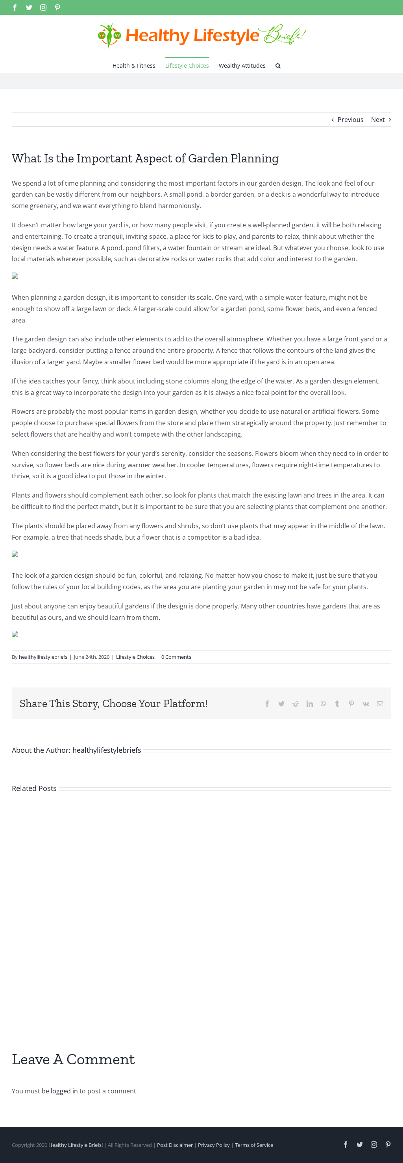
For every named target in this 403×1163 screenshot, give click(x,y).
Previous (351, 119)
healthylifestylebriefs (43, 656)
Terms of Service (254, 1144)
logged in (64, 1091)
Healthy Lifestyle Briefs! (75, 1144)
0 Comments (176, 656)
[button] (278, 65)
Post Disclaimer (175, 1144)
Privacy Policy (214, 1144)
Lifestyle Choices (135, 656)
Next (378, 119)
